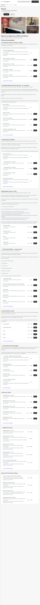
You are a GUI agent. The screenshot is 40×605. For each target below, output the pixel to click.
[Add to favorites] (1, 14)
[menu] (1, 1)
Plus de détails (5, 66)
